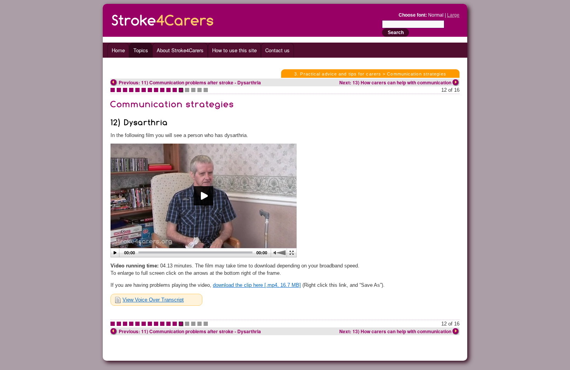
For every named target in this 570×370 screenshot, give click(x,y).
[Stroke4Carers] (162, 18)
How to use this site (234, 50)
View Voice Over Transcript (153, 300)
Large (453, 15)
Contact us (277, 50)
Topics (140, 50)
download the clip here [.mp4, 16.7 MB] (257, 285)
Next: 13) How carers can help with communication (395, 82)
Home (118, 50)
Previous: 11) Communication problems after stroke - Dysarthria (190, 82)
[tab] (156, 300)
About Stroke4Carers (180, 50)
